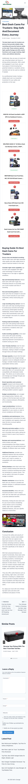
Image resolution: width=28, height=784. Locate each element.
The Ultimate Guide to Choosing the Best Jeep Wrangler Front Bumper (21, 607)
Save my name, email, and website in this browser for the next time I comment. (14, 717)
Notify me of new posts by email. (13, 728)
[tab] (12, 658)
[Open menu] (25, 3)
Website (5, 713)
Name (5, 699)
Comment (6, 678)
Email (5, 706)
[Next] (24, 642)
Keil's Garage (7, 38)
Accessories (5, 21)
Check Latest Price (14, 121)
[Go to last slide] (4, 642)
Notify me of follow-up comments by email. (13, 723)
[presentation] (14, 635)
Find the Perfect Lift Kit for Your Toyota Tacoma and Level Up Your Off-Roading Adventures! (7, 608)
